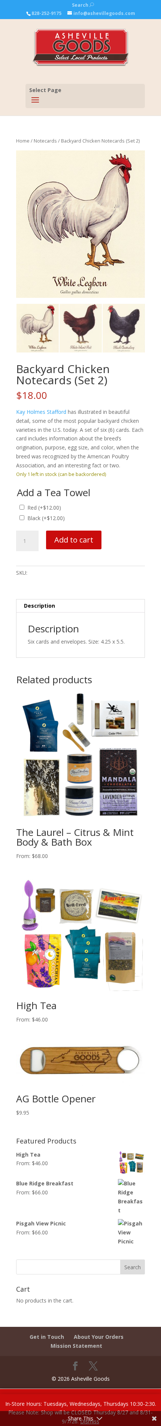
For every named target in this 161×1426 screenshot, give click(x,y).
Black (46, 518)
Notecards (45, 140)
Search (83, 5)
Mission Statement (76, 1345)
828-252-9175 (46, 13)
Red (44, 507)
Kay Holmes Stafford (41, 411)
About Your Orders (99, 1336)
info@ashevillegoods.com (104, 13)
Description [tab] (39, 605)
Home (23, 140)
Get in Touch (47, 1336)
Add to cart (73, 540)
